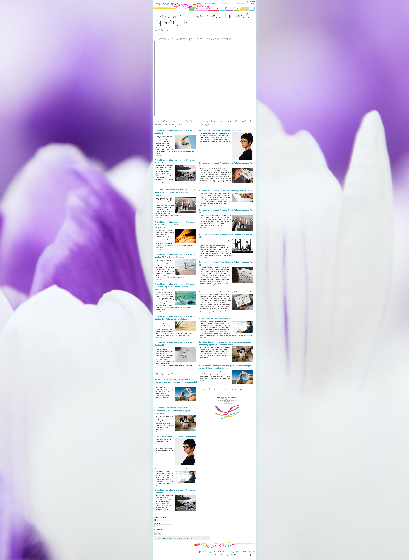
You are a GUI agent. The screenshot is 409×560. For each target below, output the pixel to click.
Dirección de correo (160, 518)
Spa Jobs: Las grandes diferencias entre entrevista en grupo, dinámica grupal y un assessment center (172, 410)
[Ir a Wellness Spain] (167, 4)
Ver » (157, 403)
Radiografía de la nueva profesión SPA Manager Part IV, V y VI (225, 190)
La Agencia (161, 29)
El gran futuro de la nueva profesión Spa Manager (175, 436)
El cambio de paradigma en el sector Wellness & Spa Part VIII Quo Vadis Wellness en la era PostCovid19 (174, 192)
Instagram (210, 552)
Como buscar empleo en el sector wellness (172, 468)
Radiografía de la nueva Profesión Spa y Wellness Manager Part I (226, 291)
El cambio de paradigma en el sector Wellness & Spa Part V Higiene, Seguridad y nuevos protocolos (174, 287)
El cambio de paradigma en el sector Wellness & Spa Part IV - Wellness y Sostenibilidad (174, 317)
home (253, 555)
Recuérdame (160, 529)
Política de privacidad (244, 555)
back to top (215, 555)
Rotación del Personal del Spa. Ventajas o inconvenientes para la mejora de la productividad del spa (175, 382)
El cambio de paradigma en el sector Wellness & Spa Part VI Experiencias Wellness (174, 255)
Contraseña (158, 523)
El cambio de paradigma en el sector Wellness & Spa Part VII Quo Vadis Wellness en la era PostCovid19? (174, 225)
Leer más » (159, 155)
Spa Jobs (160, 34)
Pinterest (240, 552)
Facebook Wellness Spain (228, 552)
